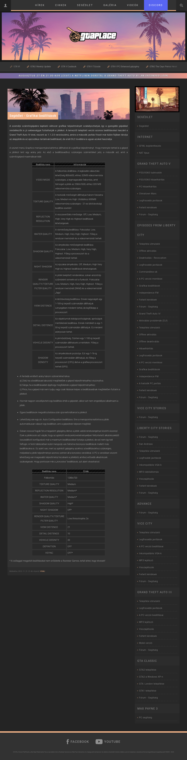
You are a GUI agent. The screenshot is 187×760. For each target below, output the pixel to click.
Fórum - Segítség (148, 214)
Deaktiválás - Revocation (152, 258)
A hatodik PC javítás (150, 383)
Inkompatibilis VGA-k (150, 465)
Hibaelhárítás (146, 348)
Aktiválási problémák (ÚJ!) (153, 320)
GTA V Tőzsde (93, 66)
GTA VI (17, 66)
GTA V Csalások (68, 66)
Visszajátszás (146, 479)
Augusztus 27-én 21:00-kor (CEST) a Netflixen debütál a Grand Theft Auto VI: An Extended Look (93, 75)
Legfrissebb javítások (150, 200)
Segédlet (144, 126)
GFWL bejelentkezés (150, 146)
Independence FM (149, 292)
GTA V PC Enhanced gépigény (125, 66)
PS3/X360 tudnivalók (150, 172)
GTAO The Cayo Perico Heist (163, 66)
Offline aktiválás (147, 251)
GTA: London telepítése (151, 683)
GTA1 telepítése (147, 690)
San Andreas (146, 444)
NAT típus (144, 153)
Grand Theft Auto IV (150, 313)
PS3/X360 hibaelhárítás (152, 179)
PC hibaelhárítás (148, 186)
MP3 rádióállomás (149, 472)
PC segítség (145, 717)
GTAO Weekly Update (40, 66)
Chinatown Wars (147, 193)
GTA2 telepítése (147, 670)
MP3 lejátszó (146, 560)
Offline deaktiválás (149, 341)
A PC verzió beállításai (151, 546)
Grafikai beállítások (149, 285)
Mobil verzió (145, 643)
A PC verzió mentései (150, 278)
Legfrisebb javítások (150, 458)
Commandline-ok (148, 272)
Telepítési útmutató (149, 244)
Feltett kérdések (148, 207)
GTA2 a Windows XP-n (151, 676)
